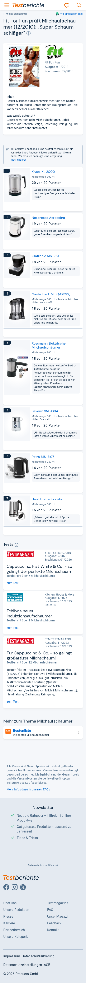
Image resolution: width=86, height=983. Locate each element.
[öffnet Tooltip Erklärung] (28, 33)
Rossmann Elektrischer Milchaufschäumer (49, 345)
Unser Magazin (58, 916)
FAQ (50, 910)
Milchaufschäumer (16, 13)
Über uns (9, 903)
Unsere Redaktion (16, 910)
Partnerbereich (14, 930)
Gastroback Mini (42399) (51, 294)
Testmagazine (57, 903)
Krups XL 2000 (43, 172)
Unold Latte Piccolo (47, 499)
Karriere (9, 923)
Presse (8, 916)
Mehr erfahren (19, 159)
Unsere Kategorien (16, 937)
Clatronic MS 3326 (46, 256)
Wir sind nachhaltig (71, 13)
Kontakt (53, 930)
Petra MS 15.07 (43, 457)
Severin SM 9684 (45, 411)
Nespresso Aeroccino (48, 218)
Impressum (11, 956)
